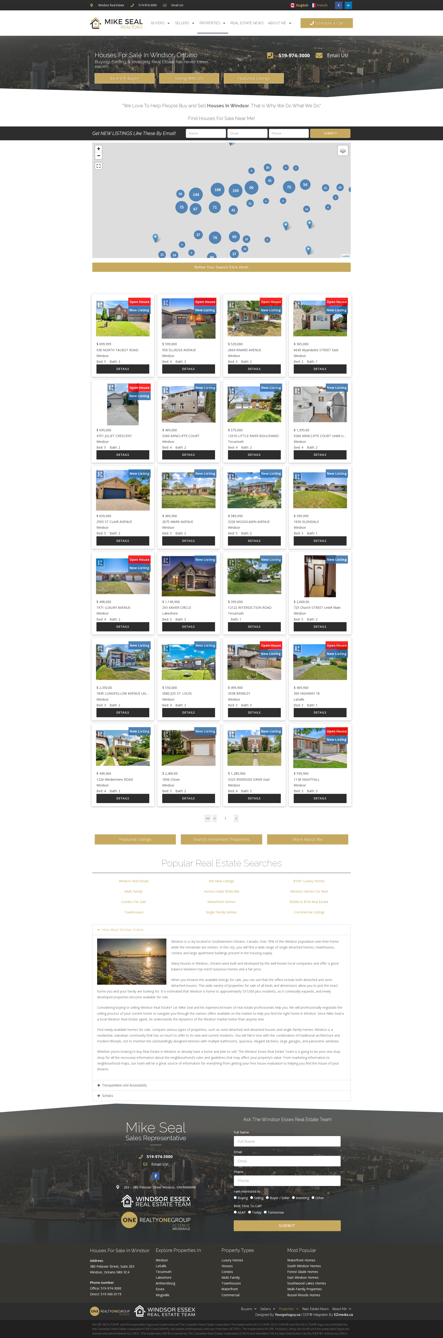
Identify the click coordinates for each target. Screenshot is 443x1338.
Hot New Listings (221, 881)
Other (319, 1198)
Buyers (158, 23)
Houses (227, 1266)
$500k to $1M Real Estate (309, 902)
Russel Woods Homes (303, 1295)
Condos (227, 1271)
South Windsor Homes (304, 1266)
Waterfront (230, 1289)
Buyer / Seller (280, 1198)
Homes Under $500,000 (221, 891)
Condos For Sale (133, 902)
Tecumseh (163, 1271)
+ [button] (98, 149)
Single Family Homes (221, 912)
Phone (239, 1172)
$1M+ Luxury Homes (309, 881)
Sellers (182, 23)
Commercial (230, 1295)
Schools (107, 1096)
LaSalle (161, 1266)
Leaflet (346, 256)
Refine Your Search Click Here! (221, 267)
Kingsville (162, 1295)
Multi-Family (231, 1277)
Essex (160, 1289)
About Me (277, 23)
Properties (210, 23)
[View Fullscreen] (98, 165)
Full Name (242, 1132)
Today (256, 1212)
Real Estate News (246, 23)
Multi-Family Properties (304, 1289)
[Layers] (343, 150)
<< (208, 818)
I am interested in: (247, 1191)
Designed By (265, 1315)
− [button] (98, 156)
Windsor (162, 1260)
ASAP (242, 1212)
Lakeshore (163, 1277)
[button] (221, 930)
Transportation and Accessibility (124, 1085)
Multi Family (133, 891)
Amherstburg (165, 1283)
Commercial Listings (309, 912)
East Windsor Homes (303, 1277)
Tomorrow (276, 1212)
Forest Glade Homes (302, 1271)
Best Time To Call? (248, 1206)
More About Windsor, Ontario (122, 930)
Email (238, 1152)
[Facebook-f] (338, 5)
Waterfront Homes (221, 902)
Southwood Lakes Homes (306, 1283)
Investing (302, 1198)
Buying (243, 1198)
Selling (258, 1198)
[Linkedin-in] (348, 5)
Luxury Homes (232, 1260)
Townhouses (134, 912)
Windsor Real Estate (134, 881)
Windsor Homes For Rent (309, 891)
